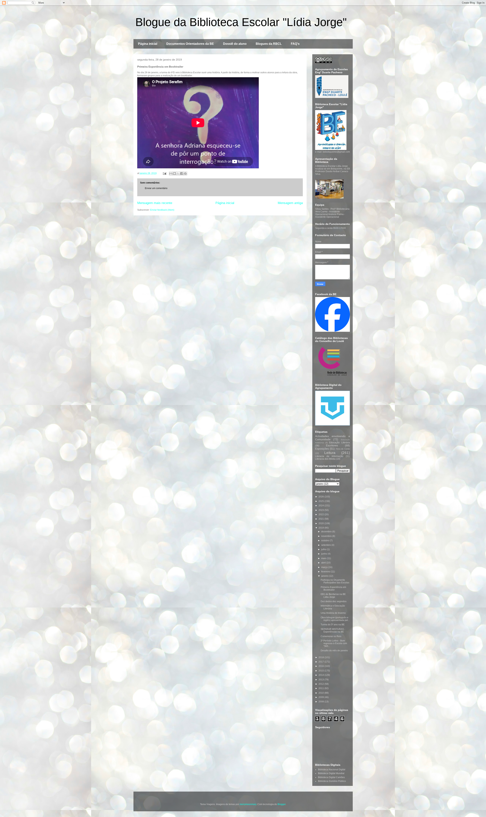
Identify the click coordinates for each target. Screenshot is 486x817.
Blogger (282, 804)
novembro (326, 536)
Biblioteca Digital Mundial (331, 773)
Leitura (329, 453)
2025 (321, 501)
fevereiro (326, 571)
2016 (321, 666)
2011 (321, 688)
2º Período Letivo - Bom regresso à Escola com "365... (334, 643)
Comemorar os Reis (331, 636)
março (324, 567)
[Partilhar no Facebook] (182, 173)
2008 (321, 701)
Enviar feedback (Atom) (162, 210)
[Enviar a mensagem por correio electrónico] (164, 173)
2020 (321, 523)
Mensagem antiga (290, 203)
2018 (321, 657)
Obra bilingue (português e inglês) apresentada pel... (335, 619)
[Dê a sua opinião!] (174, 173)
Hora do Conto (343, 449)
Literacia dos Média (325, 459)
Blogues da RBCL (269, 43)
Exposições (322, 448)
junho (324, 553)
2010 (321, 693)
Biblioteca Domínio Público (332, 781)
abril (323, 562)
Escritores (332, 445)
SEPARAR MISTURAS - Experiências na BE (333, 630)
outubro (325, 540)
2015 (321, 670)
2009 (321, 697)
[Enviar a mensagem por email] (171, 173)
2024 (321, 505)
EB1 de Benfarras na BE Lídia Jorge (333, 595)
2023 (321, 510)
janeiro (325, 576)
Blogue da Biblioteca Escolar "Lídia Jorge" (241, 22)
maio (324, 558)
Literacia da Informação (329, 456)
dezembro (326, 531)
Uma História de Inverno (333, 613)
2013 (321, 679)
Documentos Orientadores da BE (190, 43)
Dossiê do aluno (235, 43)
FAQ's (295, 43)
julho (324, 549)
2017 (321, 661)
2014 (321, 675)
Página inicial (147, 43)
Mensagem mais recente (154, 203)
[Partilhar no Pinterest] (185, 173)
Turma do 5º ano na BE (333, 624)
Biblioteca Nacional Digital (331, 769)
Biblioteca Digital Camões (331, 777)
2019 (321, 527)
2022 (321, 514)
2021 (321, 519)
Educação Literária (339, 442)
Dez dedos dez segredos (333, 601)
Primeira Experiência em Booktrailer (333, 588)
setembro (326, 545)
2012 (321, 684)
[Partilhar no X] (178, 173)
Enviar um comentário (156, 188)
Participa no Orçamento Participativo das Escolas (335, 581)
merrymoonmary (248, 804)
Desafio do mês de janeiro (334, 650)
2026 (321, 496)
